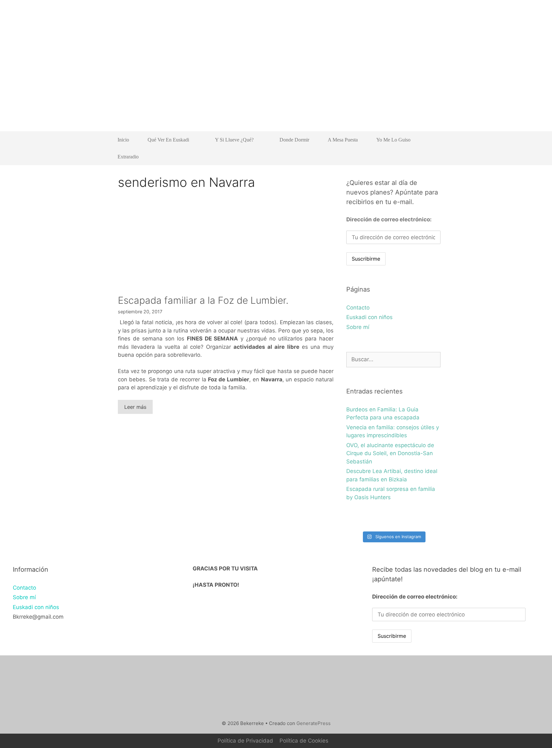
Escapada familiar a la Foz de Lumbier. (203, 300)
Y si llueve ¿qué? (234, 139)
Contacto (358, 307)
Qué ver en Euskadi (168, 139)
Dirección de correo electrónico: (389, 219)
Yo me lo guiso (393, 139)
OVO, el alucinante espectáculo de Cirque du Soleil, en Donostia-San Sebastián (390, 453)
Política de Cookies (304, 740)
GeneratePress (313, 723)
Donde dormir (294, 139)
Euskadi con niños (369, 317)
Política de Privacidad (245, 740)
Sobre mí (357, 327)
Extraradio (128, 156)
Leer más (135, 407)
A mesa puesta (343, 139)
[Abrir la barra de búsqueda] (431, 156)
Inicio (123, 139)
